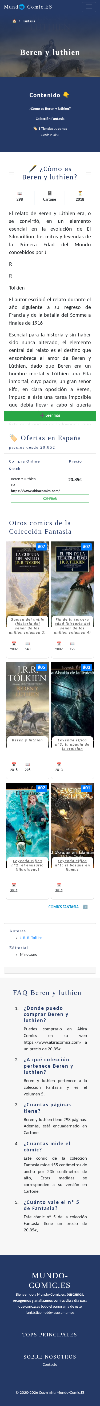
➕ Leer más (50, 416)
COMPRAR (50, 498)
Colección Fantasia (50, 119)
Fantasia (29, 21)
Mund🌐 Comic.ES (28, 7)
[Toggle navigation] (89, 7)
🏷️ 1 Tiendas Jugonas (50, 132)
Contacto (50, 1365)
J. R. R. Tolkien (31, 938)
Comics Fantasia (64, 907)
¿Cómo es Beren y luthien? (50, 109)
